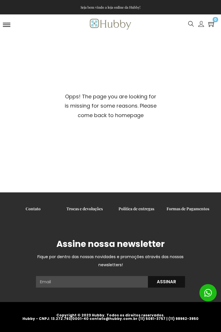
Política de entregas (136, 208)
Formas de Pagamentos (188, 208)
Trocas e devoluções (84, 208)
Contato (33, 208)
